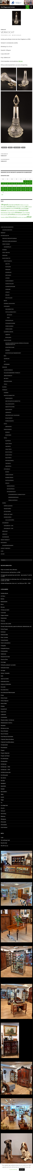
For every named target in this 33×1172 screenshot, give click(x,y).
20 (16, 188)
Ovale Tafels (8, 449)
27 (16, 190)
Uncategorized (4, 805)
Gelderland (8, 272)
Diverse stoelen (9, 477)
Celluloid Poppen (9, 520)
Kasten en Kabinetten (9, 395)
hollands (3, 210)
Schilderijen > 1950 (8, 528)
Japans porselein (8, 375)
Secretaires (8, 435)
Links (2, 551)
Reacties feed (4, 843)
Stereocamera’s (9, 326)
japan (13, 210)
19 (12, 188)
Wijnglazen (8, 337)
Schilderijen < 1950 (8, 525)
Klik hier (20, 61)
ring (28, 214)
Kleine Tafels (8, 443)
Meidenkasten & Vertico (6, 722)
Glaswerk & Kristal (8, 331)
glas (21, 208)
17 (3, 188)
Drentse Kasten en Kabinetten (12, 401)
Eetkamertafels (4, 634)
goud (23, 208)
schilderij (7, 217)
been (5, 355)
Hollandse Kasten (9, 403)
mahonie (13, 212)
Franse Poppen (7, 508)
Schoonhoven (13, 217)
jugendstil (17, 210)
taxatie (2, 797)
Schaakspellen (7, 246)
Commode (3, 612)
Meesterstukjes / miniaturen (12, 415)
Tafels (5, 437)
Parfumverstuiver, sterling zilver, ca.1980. (10, 572)
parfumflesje (11, 214)
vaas (22, 217)
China (22, 206)
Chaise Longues (9, 474)
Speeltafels (3, 786)
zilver (23, 147)
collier (26, 206)
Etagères (6, 392)
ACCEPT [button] (22, 1169)
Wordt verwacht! (5, 539)
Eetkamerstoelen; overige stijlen (16, 494)
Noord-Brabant (9, 280)
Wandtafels (8, 466)
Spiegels (3, 788)
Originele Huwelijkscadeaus (9, 241)
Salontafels (8, 457)
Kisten (5, 423)
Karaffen (7, 334)
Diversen (4, 249)
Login (2, 837)
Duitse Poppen (7, 511)
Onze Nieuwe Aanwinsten (7, 227)
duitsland (3, 208)
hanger (26, 208)
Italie (8, 317)
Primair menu (31, 7)
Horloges (4, 255)
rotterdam (3, 217)
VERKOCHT (4, 154)
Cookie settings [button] (13, 1169)
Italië (11, 210)
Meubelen (4, 389)
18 (7, 188)
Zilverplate (6, 358)
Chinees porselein (8, 370)
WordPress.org (4, 845)
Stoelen (7, 483)
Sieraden (7, 350)
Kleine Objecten (6, 258)
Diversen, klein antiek (9, 303)
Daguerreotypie (9, 309)
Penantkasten (8, 418)
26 (12, 190)
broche (16, 206)
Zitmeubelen (7, 469)
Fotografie (7, 306)
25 (7, 190)
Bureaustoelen (11, 486)
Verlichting (3, 813)
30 (30, 190)
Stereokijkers (8, 329)
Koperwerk (7, 364)
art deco (21, 204)
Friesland (7, 269)
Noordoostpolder (10, 286)
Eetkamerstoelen (11, 491)
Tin (4, 361)
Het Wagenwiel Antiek (8, 7)
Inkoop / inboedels (5, 548)
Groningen (8, 275)
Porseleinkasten (9, 420)
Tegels (5, 384)
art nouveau (26, 204)
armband (16, 205)
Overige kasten (4, 744)
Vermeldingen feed (5, 840)
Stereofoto (19, 217)
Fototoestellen (9, 320)
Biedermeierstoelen (13, 497)
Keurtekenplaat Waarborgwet (13, 353)
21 (21, 188)
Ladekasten (8, 412)
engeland (4, 147)
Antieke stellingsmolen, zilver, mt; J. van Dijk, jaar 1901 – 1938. (15, 583)
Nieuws (2, 553)
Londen (9, 212)
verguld (24, 217)
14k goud (4, 205)
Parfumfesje (17, 147)
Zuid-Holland (8, 297)
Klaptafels (8, 440)
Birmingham (4, 206)
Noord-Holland (9, 283)
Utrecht (7, 292)
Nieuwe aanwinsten (7, 229)
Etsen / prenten (6, 252)
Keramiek (4, 367)
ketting (21, 210)
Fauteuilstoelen (9, 480)
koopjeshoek (5, 537)
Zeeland (7, 295)
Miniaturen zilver (9, 347)
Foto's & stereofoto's (5, 643)
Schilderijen (5, 522)
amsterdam (11, 204)
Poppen (4, 503)
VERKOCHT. (5, 160)
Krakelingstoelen (12, 500)
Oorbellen (28, 212)
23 (30, 188)
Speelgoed (5, 531)
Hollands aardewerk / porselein (12, 372)
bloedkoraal (11, 206)
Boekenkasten (9, 398)
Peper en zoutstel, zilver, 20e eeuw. (9, 569)
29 (25, 190)
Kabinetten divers (9, 406)
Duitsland (9, 314)
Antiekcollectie (5, 235)
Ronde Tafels (8, 454)
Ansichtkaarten (8, 261)
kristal (10, 147)
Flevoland (8, 266)
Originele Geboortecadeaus (9, 238)
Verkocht (3, 29)
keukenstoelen (11, 488)
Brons (5, 300)
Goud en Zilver (7, 340)
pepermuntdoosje (18, 214)
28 (21, 190)
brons (19, 206)
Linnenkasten (4, 717)
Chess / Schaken (6, 244)
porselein (24, 214)
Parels (2, 214)
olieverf (23, 212)
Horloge (8, 210)
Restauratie (4, 542)
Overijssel (8, 289)
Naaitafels (8, 446)
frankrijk (17, 208)
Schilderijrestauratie (7, 545)
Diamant (30, 206)
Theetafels (8, 463)
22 (25, 188)
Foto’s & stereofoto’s (10, 312)
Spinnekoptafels (9, 460)
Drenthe (7, 263)
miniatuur (18, 212)
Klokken (4, 387)
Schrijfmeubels (8, 429)
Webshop (3, 232)
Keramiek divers (8, 381)
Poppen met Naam (8, 514)
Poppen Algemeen (8, 505)
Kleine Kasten (8, 409)
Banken (7, 471)
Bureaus (7, 432)
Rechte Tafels (8, 452)
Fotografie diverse (10, 323)
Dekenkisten (8, 426)
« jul (2, 194)
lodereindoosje (4, 212)
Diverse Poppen (7, 517)
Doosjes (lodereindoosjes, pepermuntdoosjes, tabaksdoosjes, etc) (17, 344)
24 (3, 190)
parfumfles (5, 214)
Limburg (7, 278)
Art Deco (6, 378)
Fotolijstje (12, 208)
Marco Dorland (17, 35)
